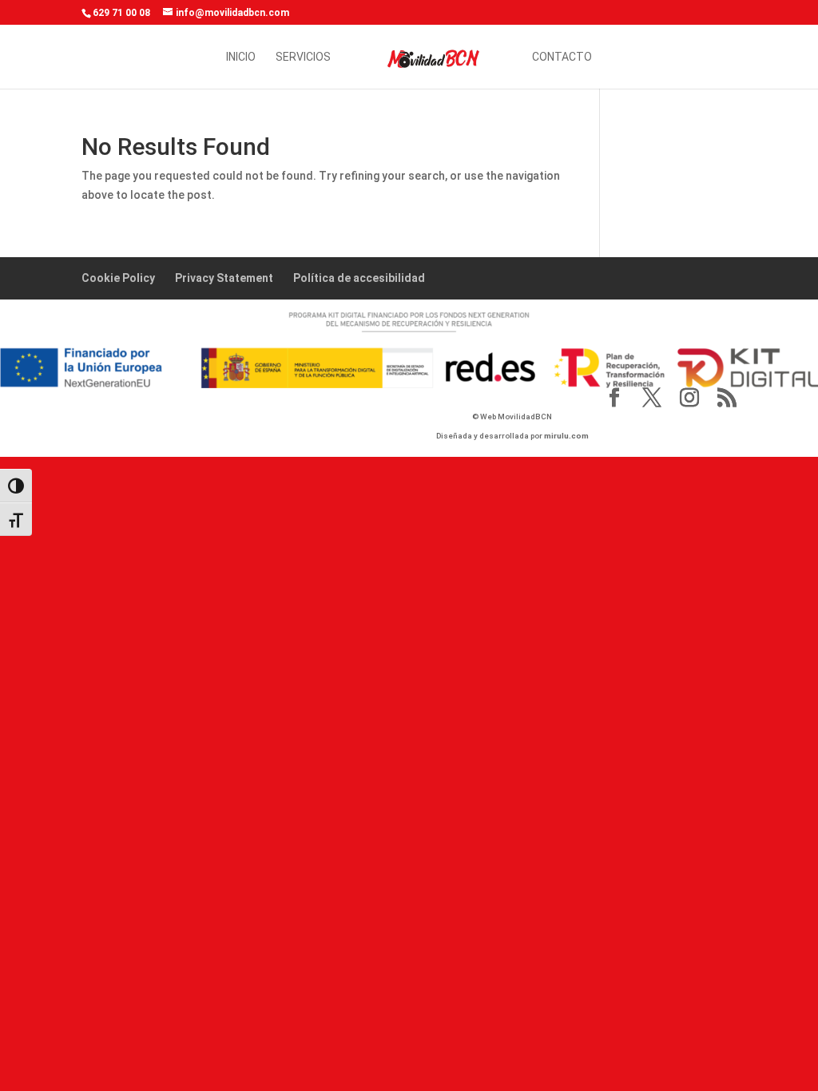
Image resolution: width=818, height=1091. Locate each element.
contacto (562, 57)
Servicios (303, 57)
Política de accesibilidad (359, 278)
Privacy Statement (224, 278)
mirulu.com (566, 435)
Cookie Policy (118, 278)
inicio (241, 57)
